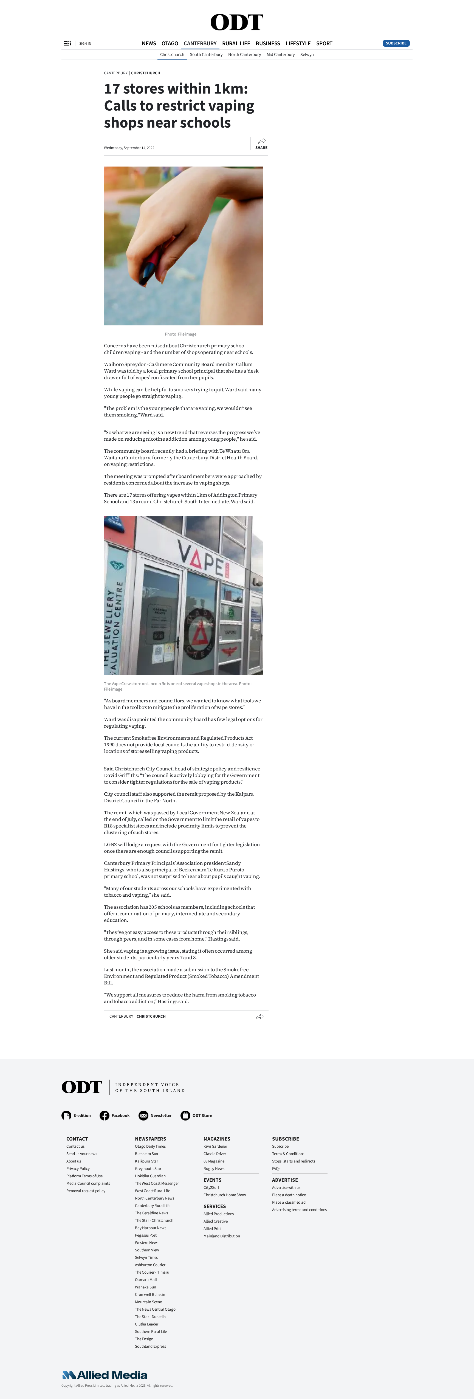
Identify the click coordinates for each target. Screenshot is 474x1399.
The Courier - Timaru (152, 1272)
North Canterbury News (154, 1198)
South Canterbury (206, 54)
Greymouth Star (148, 1169)
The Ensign (144, 1339)
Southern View (147, 1250)
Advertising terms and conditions (299, 1210)
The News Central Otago (155, 1309)
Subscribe (396, 43)
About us (73, 1161)
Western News (146, 1243)
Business (268, 43)
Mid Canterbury (281, 54)
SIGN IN (85, 43)
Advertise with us (286, 1187)
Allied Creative (216, 1221)
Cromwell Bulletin (150, 1294)
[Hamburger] (67, 43)
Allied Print (213, 1229)
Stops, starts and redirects (293, 1161)
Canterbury (200, 43)
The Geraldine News (151, 1213)
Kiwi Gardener (215, 1146)
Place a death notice (289, 1195)
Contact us (75, 1146)
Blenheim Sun (146, 1154)
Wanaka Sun (145, 1287)
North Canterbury (244, 54)
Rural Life (236, 43)
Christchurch (172, 54)
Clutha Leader (146, 1324)
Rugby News (214, 1169)
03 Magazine (214, 1161)
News (149, 43)
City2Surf (211, 1187)
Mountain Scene (148, 1302)
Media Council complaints (88, 1183)
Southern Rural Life (151, 1332)
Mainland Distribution (222, 1236)
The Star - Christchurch (154, 1220)
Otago (170, 43)
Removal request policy (85, 1191)
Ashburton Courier (150, 1265)
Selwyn (307, 54)
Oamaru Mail (146, 1280)
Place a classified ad (289, 1202)
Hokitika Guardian (150, 1176)
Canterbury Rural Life (152, 1206)
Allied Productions (219, 1214)
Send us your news (81, 1154)
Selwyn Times (146, 1257)
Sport (324, 43)
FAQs (276, 1169)
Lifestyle (298, 43)
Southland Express (150, 1346)
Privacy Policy (78, 1169)
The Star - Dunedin (150, 1317)
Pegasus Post (146, 1235)
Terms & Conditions (288, 1154)
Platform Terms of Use (84, 1176)
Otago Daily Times (150, 1146)
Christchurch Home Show (225, 1195)
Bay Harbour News (150, 1228)
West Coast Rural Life (152, 1191)
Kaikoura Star (146, 1161)
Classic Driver (215, 1154)
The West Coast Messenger (157, 1183)
